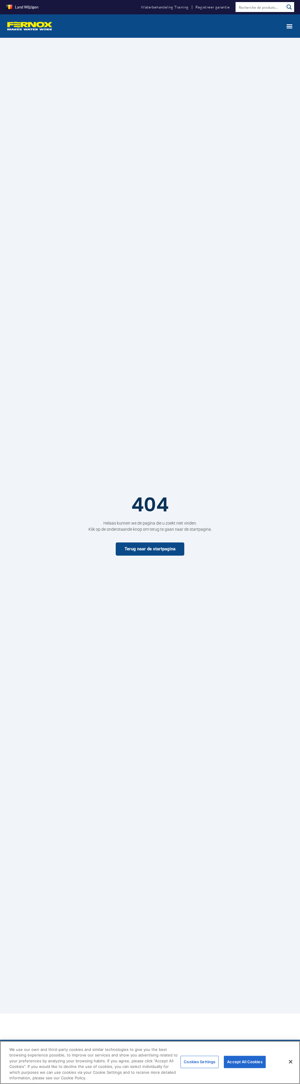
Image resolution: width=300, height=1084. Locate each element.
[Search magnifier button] (289, 7)
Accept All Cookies (244, 1061)
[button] (289, 26)
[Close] (290, 1061)
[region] (150, 1062)
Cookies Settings (199, 1061)
